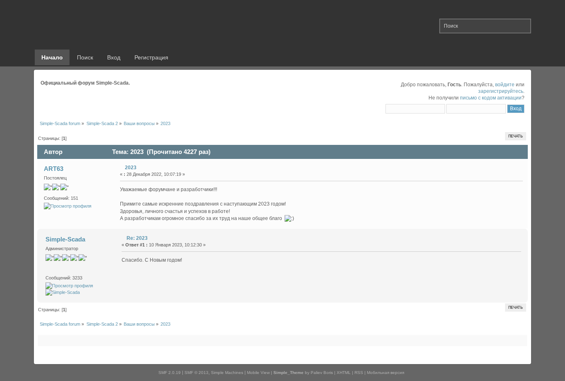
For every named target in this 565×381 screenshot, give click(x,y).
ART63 (53, 168)
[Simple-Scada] (62, 292)
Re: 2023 (137, 238)
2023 (130, 167)
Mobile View (258, 372)
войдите (505, 85)
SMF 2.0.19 (169, 372)
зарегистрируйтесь (500, 91)
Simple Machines (227, 372)
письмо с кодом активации (491, 98)
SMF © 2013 (196, 372)
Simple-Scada (65, 239)
